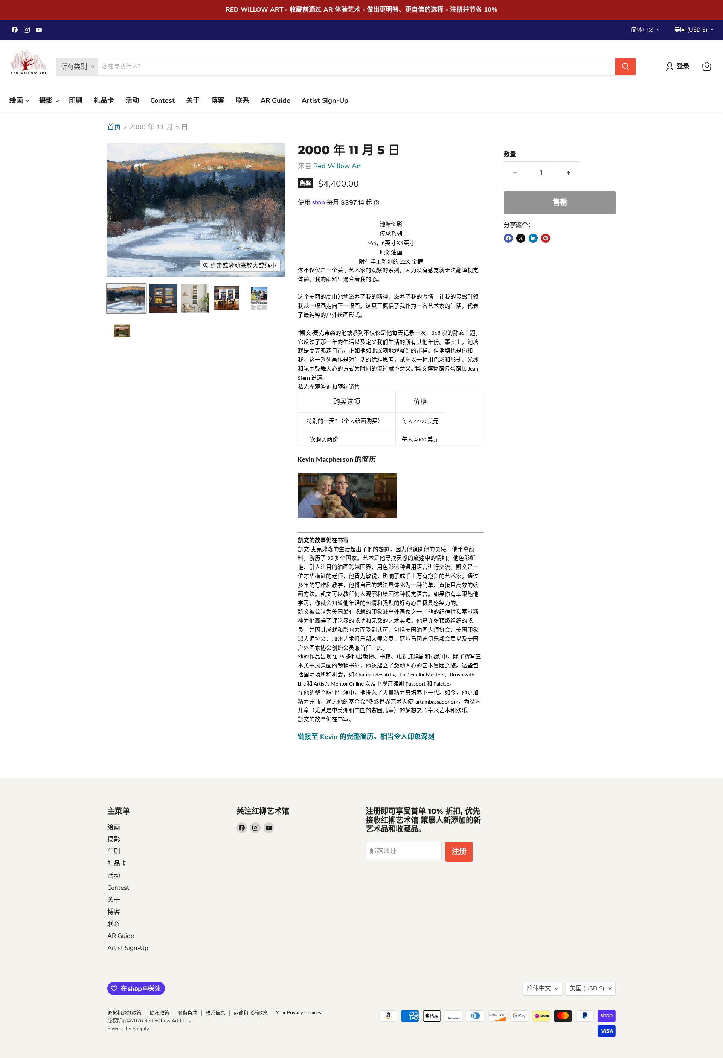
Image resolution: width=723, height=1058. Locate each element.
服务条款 (187, 1012)
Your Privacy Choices (298, 1012)
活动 (132, 100)
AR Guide (275, 100)
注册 (459, 852)
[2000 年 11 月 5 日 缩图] (126, 298)
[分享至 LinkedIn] (533, 238)
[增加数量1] (568, 172)
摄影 (47, 100)
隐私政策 (159, 1012)
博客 (217, 100)
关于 (193, 100)
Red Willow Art (337, 165)
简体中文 (642, 29)
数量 (510, 154)
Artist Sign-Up (325, 100)
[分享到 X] (520, 238)
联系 (242, 100)
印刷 (75, 100)
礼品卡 (104, 100)
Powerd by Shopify (128, 1028)
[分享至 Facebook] (508, 238)
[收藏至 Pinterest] (545, 238)
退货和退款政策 (124, 1012)
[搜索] (625, 66)
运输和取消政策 (250, 1012)
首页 (114, 127)
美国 (691, 29)
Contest (162, 100)
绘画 (17, 100)
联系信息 (215, 1012)
